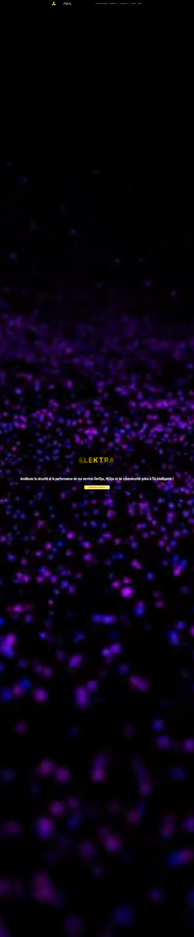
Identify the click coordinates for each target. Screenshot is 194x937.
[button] (117, 3)
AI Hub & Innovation (101, 3)
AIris (59, 3)
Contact (133, 3)
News (139, 3)
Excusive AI (123, 3)
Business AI (113, 3)
